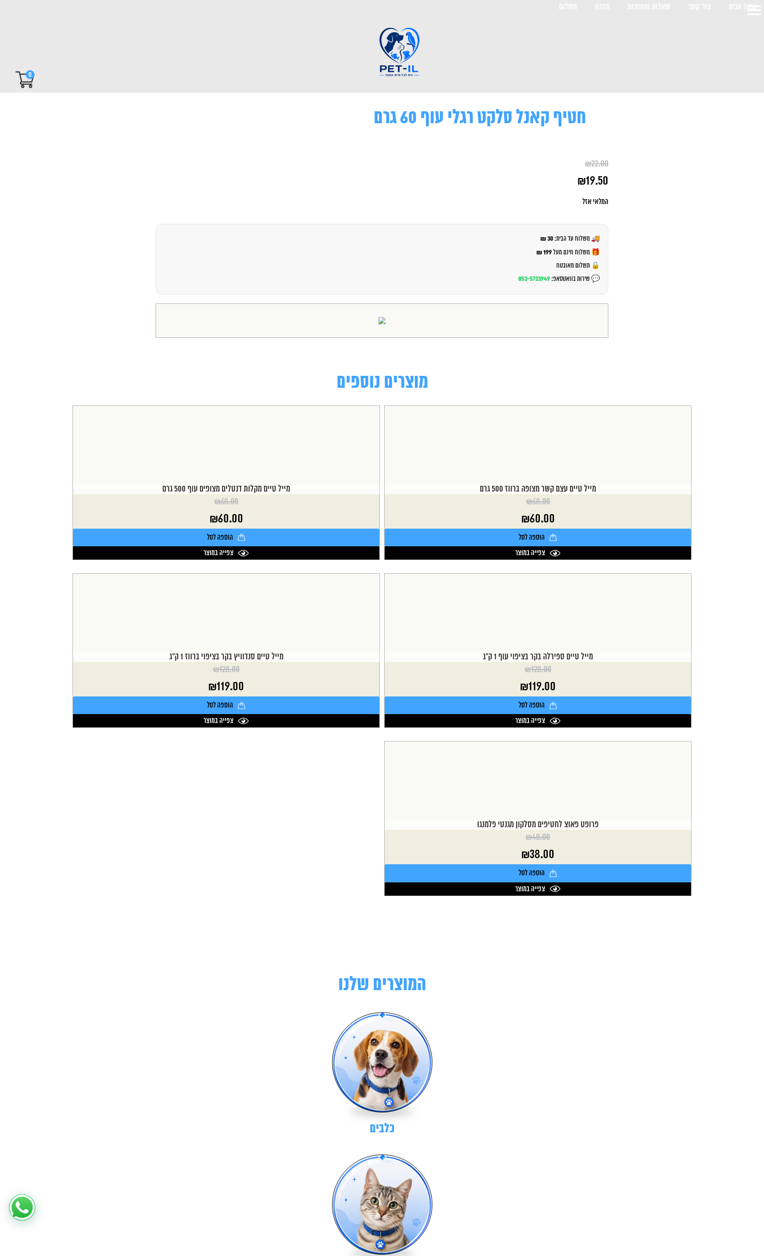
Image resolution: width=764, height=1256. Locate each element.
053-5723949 (534, 279)
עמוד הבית (743, 7)
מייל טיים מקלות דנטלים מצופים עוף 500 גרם (226, 489)
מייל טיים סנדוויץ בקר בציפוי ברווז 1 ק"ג (226, 657)
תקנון (602, 7)
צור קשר (699, 7)
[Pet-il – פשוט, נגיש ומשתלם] (392, 52)
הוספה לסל (532, 537)
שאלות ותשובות (648, 7)
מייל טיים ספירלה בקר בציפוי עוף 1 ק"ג (538, 657)
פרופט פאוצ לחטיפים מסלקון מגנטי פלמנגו (538, 825)
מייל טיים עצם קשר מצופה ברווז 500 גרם (538, 489)
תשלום (568, 7)
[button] (22, 1207)
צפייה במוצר (530, 553)
